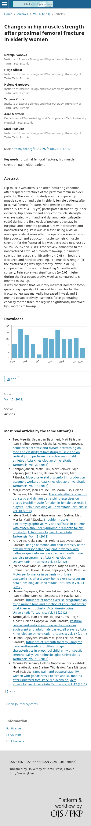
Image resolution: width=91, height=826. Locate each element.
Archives (22, 14)
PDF (13, 379)
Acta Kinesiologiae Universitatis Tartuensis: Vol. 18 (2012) (42, 559)
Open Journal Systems (22, 704)
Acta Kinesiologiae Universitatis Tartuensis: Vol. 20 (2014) (42, 462)
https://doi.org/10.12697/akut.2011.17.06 (41, 149)
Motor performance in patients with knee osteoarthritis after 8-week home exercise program (49, 576)
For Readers (13, 728)
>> (13, 691)
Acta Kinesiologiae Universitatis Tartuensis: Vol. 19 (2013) (42, 534)
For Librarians (15, 741)
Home (8, 14)
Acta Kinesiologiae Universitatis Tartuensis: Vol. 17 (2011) (50, 631)
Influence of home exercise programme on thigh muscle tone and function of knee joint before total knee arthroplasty (50, 604)
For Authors (13, 735)
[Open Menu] (4, 4)
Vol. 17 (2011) (41, 14)
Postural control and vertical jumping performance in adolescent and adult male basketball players (47, 625)
